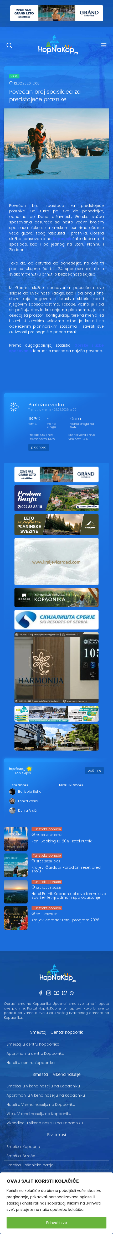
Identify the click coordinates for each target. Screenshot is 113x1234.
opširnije (94, 770)
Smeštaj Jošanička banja (30, 1165)
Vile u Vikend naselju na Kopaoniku (39, 1113)
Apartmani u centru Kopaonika (35, 1053)
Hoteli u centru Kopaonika (31, 1062)
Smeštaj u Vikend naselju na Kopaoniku (43, 1086)
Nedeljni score (71, 785)
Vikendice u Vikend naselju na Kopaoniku (45, 1123)
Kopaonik (62, 238)
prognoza (39, 447)
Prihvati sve (56, 1222)
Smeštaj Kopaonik (23, 1146)
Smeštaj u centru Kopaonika (33, 1044)
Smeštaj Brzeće (21, 1155)
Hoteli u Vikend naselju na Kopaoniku (41, 1104)
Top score (20, 785)
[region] (56, 1203)
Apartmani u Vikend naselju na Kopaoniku (46, 1095)
